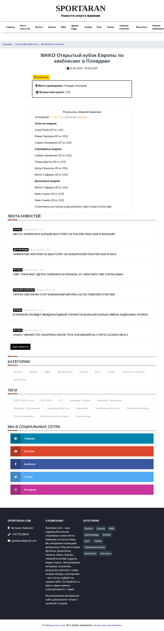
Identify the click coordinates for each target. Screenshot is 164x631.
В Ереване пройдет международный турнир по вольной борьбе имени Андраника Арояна (80, 314)
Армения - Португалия (27, 408)
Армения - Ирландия (109, 400)
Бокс (99, 27)
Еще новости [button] (20, 346)
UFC (61, 400)
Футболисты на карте (52, 44)
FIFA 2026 (46, 400)
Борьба (52, 27)
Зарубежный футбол (107, 408)
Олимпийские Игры (138, 408)
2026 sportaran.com (55, 625)
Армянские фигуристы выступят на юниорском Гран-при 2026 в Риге (64, 254)
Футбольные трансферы (54, 416)
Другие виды (74, 27)
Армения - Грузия (80, 400)
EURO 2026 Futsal (24, 400)
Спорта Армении (23, 416)
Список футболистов (26, 44)
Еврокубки (82, 408)
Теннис (110, 27)
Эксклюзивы (83, 416)
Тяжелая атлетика (124, 27)
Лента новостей (25, 27)
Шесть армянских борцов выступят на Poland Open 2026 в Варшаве (64, 234)
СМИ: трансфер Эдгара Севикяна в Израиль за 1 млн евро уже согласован (68, 274)
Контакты (105, 553)
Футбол (39, 27)
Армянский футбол (58, 408)
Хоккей (88, 27)
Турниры (7, 44)
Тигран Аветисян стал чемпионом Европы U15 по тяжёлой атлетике (64, 294)
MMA (63, 27)
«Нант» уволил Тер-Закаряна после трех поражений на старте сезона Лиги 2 (70, 334)
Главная (10, 27)
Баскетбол (141, 27)
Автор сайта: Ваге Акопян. (108, 625)
